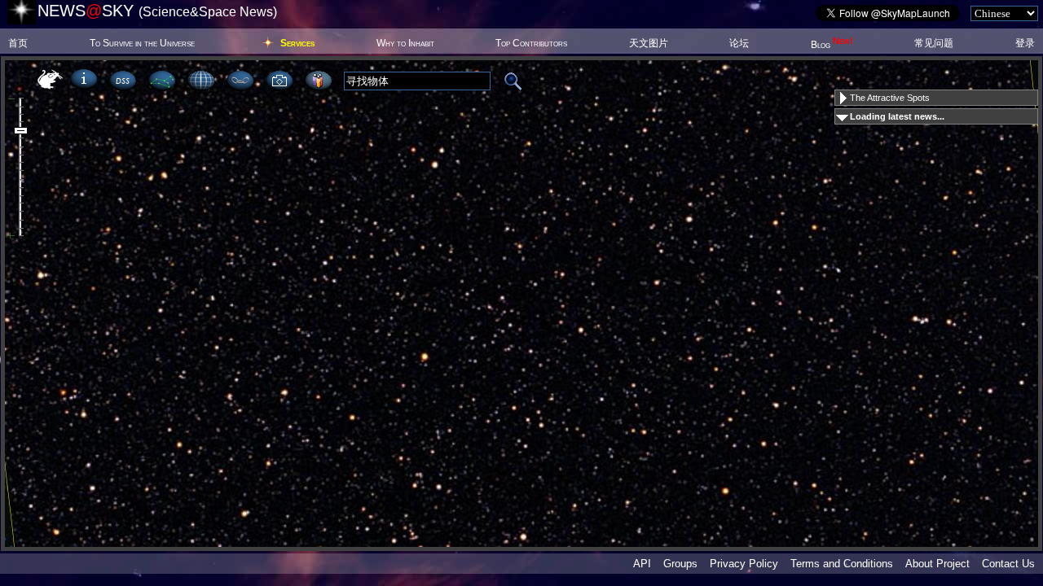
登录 (1025, 43)
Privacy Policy (744, 564)
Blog (832, 44)
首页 (18, 43)
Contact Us (1008, 564)
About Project (937, 564)
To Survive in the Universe (142, 43)
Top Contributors (531, 43)
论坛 (739, 43)
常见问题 (933, 43)
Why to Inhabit (405, 43)
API (642, 564)
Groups (680, 564)
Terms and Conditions (841, 564)
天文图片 (648, 43)
